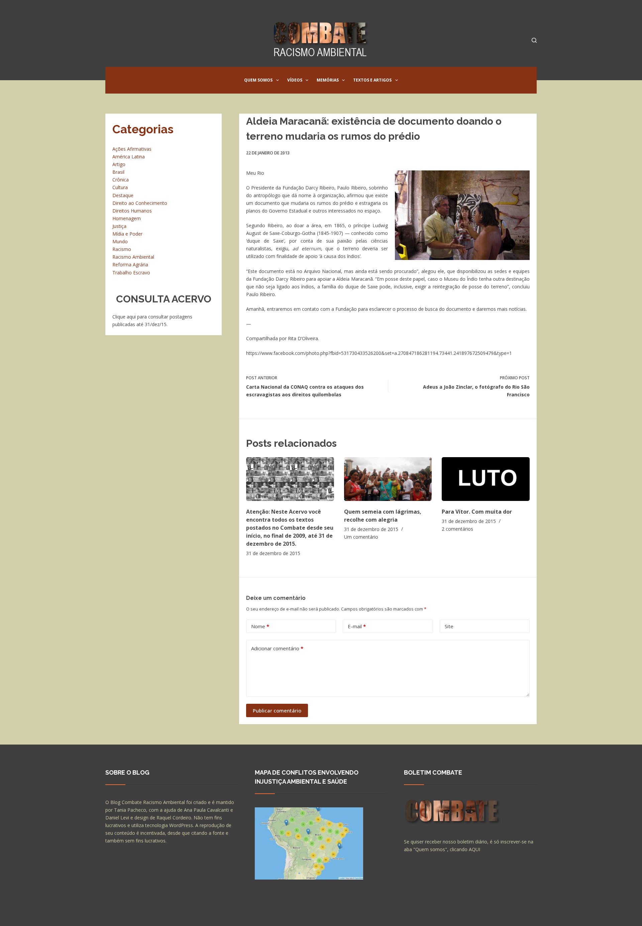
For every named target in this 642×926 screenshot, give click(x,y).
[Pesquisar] (534, 40)
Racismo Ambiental (133, 257)
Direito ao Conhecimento (139, 203)
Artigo (118, 164)
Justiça (119, 226)
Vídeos (294, 80)
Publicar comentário (277, 710)
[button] (278, 80)
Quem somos (258, 80)
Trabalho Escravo (131, 272)
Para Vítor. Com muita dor (477, 511)
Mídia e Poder (127, 234)
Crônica (120, 179)
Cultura (120, 187)
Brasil (118, 172)
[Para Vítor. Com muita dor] (486, 479)
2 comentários (457, 529)
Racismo (121, 249)
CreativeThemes (223, 914)
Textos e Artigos (372, 80)
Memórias (328, 80)
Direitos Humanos (132, 211)
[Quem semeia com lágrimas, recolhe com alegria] (388, 479)
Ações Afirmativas (131, 149)
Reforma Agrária (130, 264)
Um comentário (361, 537)
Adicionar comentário (277, 648)
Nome (260, 626)
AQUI (474, 849)
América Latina (128, 156)
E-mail (357, 626)
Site (449, 626)
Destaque (122, 195)
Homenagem (126, 218)
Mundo (120, 241)
